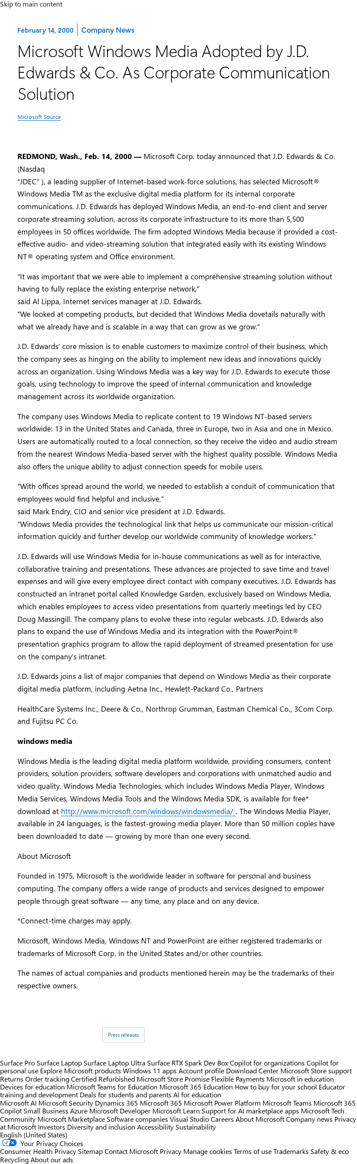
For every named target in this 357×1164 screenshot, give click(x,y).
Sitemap (90, 1151)
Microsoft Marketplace (71, 1118)
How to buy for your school (276, 1086)
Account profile (201, 1070)
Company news (309, 1118)
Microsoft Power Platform (222, 1102)
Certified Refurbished (103, 1078)
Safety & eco (329, 1151)
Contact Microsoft (131, 1151)
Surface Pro (17, 1062)
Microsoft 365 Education (196, 1086)
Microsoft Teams (287, 1102)
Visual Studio (189, 1118)
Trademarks (291, 1151)
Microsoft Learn (176, 1110)
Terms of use (253, 1151)
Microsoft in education (300, 1078)
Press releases (123, 1034)
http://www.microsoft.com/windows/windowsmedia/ (148, 811)
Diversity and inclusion (101, 1126)
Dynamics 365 (116, 1102)
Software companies (137, 1118)
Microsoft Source (39, 116)
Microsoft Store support (316, 1070)
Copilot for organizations (267, 1062)
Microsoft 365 (161, 1102)
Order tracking (47, 1078)
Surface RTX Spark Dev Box (187, 1062)
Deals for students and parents (126, 1094)
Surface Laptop (59, 1062)
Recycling (14, 1159)
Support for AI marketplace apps (250, 1110)
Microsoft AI (18, 1102)
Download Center (252, 1070)
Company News (107, 29)
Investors (51, 1126)
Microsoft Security (65, 1102)
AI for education (197, 1094)
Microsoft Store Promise (173, 1078)
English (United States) (33, 1134)
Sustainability (195, 1126)
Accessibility (155, 1126)
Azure (79, 1110)
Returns (12, 1078)
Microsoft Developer (120, 1110)
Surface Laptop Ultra (114, 1062)
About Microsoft (260, 1118)
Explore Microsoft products (80, 1070)
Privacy (171, 1151)
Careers (222, 1118)
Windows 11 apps (150, 1070)
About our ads (51, 1159)
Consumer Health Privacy (38, 1151)
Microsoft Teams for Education (112, 1086)
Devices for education (32, 1086)
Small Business (46, 1110)
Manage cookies (207, 1151)
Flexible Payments (238, 1078)
